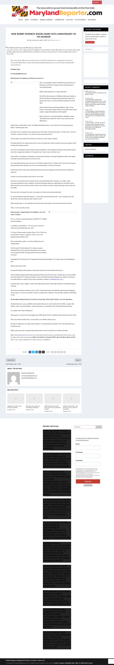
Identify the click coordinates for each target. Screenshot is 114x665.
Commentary (59, 20)
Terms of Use (41, 660)
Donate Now (90, 42)
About (20, 20)
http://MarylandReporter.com (29, 378)
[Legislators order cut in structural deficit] (15, 398)
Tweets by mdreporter (90, 149)
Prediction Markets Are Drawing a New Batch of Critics (95, 93)
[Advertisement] (97, 65)
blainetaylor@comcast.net (25, 335)
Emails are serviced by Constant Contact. (84, 476)
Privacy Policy (16, 447)
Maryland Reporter (34, 40)
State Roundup (80, 20)
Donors (14, 439)
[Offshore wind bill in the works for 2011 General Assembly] (71, 398)
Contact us (15, 451)
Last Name (79, 460)
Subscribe (88, 481)
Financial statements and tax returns (21, 435)
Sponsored (92, 20)
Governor (34, 20)
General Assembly (46, 20)
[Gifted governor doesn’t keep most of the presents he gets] (52, 398)
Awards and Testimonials (18, 431)
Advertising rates (16, 443)
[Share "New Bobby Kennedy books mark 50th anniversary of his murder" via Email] (40, 352)
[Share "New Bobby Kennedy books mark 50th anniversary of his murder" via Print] (43, 352)
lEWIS (87, 91)
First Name (79, 452)
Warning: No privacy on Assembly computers (33, 406)
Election (69, 20)
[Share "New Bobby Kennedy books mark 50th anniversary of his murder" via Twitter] (33, 352)
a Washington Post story (56, 279)
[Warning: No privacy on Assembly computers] (34, 398)
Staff (13, 427)
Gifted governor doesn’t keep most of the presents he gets (52, 407)
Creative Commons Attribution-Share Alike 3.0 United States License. (73, 663)
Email (77, 444)
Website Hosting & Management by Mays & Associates (21, 660)
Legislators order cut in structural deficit (14, 406)
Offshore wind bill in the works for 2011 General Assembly (70, 407)
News (27, 20)
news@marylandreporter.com (29, 376)
